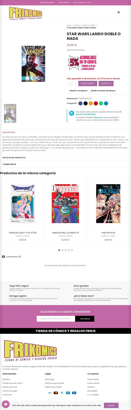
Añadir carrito (88, 83)
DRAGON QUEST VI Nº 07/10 (22, 232)
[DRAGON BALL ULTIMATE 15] (65, 204)
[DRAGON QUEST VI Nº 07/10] (23, 204)
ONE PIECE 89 (108, 232)
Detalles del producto (14, 157)
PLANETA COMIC (23, 236)
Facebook (80, 103)
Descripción (9, 132)
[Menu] (4, 13)
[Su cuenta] (122, 13)
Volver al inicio (123, 26)
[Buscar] (113, 13)
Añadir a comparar (78, 90)
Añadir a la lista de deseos (103, 90)
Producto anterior (120, 26)
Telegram (106, 103)
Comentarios (9, 164)
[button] (46, 2)
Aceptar (111, 405)
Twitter (86, 103)
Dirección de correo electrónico (91, 103)
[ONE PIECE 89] (108, 204)
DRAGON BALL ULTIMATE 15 (65, 232)
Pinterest (96, 103)
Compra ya (106, 83)
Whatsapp (101, 103)
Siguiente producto (126, 26)
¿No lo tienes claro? (84, 295)
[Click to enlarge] (7, 99)
